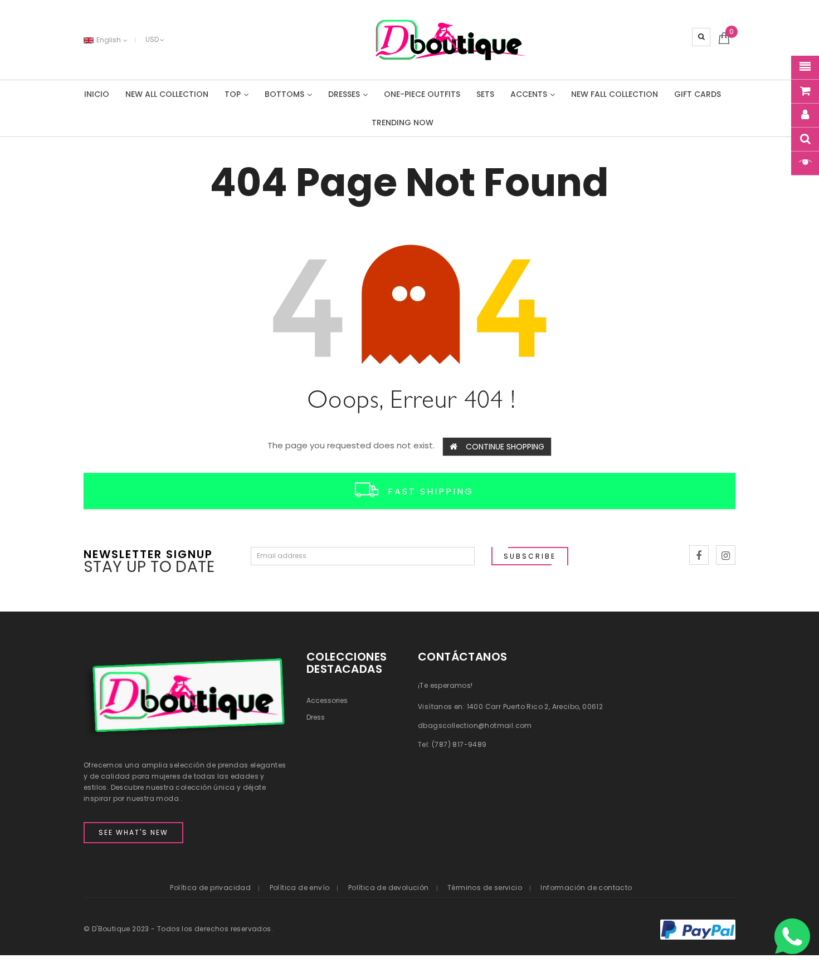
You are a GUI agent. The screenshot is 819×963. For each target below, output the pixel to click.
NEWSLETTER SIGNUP (148, 553)
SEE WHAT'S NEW (133, 832)
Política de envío (300, 887)
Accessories (327, 700)
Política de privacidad (210, 887)
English (109, 40)
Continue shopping (505, 446)
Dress (315, 717)
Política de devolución (388, 887)
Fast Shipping (431, 491)
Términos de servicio (484, 887)
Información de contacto (586, 887)
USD (152, 39)
